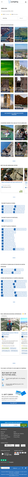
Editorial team (17, 435)
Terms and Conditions (5, 437)
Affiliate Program (4, 435)
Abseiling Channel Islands (8, 269)
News (15, 431)
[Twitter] (25, 468)
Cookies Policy (4, 438)
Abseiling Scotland (6, 272)
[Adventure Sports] (13, 2)
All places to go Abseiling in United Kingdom (14, 114)
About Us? (3, 431)
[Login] (26, 2)
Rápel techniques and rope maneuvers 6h (12, 182)
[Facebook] (22, 468)
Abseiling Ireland (20, 269)
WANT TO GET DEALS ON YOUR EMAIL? (13, 422)
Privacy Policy (16, 437)
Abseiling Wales (17, 272)
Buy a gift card (13, 403)
